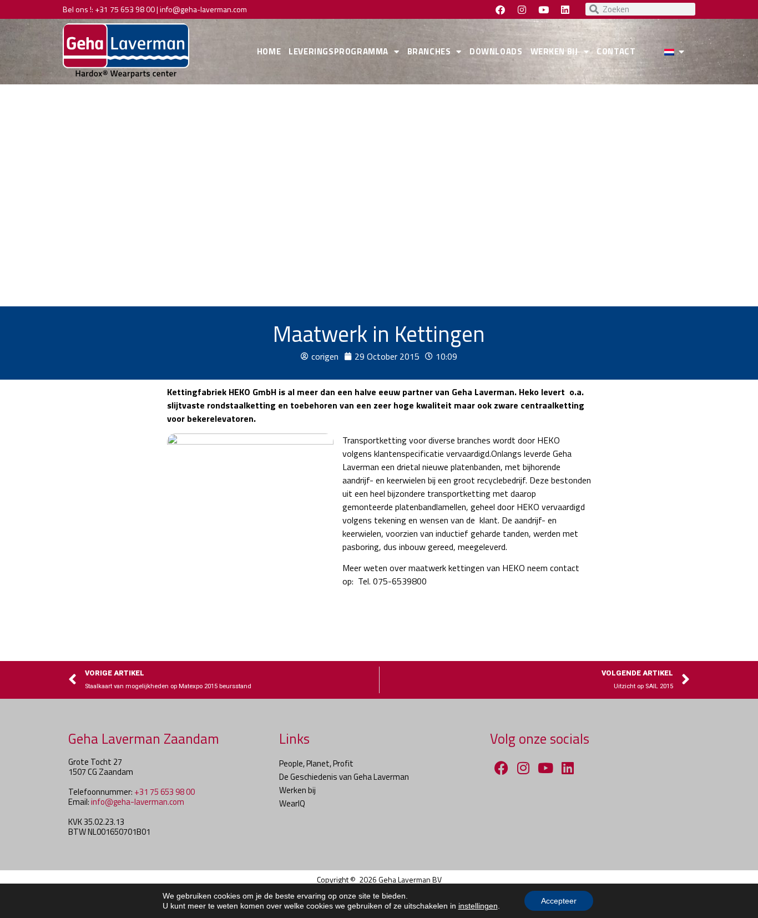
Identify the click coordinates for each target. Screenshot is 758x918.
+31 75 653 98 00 (125, 9)
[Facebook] (500, 9)
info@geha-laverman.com (203, 9)
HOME (269, 51)
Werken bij (297, 790)
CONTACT (616, 51)
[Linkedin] (564, 9)
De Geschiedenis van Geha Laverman (344, 776)
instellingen (478, 905)
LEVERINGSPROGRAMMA (338, 51)
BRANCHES (429, 51)
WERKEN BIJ (554, 51)
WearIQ (292, 803)
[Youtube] (543, 9)
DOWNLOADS (495, 51)
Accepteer (559, 900)
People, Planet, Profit (316, 763)
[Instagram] (521, 9)
